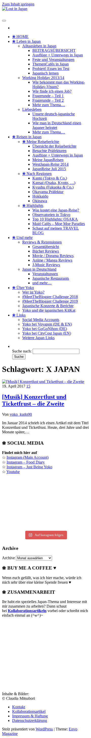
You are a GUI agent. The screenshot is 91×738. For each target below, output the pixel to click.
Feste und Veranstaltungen (53, 59)
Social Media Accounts (40, 320)
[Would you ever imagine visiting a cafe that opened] (45, 493)
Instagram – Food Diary (26, 462)
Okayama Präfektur (47, 192)
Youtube (13, 472)
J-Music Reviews (46, 265)
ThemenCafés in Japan (50, 64)
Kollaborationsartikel (29, 711)
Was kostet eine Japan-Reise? (55, 210)
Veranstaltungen (45, 274)
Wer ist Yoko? (33, 292)
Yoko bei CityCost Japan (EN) (46, 333)
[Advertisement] (40, 653)
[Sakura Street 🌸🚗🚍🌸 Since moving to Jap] (45, 520)
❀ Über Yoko (23, 288)
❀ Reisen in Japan (26, 137)
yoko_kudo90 (21, 414)
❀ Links (19, 315)
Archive (8, 558)
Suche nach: (22, 351)
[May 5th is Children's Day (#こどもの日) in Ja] (45, 487)
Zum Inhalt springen (18, 4)
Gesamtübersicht (45, 246)
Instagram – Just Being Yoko (29, 467)
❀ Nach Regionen (37, 173)
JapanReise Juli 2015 (49, 169)
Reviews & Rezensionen (42, 242)
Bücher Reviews (45, 251)
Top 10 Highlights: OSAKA (55, 219)
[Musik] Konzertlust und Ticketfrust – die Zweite (34, 400)
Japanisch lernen (45, 73)
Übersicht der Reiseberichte (54, 146)
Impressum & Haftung (30, 716)
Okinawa (39, 201)
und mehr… (42, 283)
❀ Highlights (32, 205)
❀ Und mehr (22, 237)
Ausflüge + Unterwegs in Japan (57, 55)
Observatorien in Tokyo (51, 215)
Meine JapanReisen (47, 160)
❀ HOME (20, 36)
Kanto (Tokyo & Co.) (49, 178)
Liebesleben (31, 109)
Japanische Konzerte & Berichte (48, 306)
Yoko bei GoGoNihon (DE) (44, 329)
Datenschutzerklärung (29, 720)
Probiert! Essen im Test (50, 68)
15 (28, 386)
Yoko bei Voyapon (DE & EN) (47, 324)
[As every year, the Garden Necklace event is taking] (45, 498)
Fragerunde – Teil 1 (48, 96)
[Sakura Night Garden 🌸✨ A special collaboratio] (45, 526)
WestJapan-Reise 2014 (50, 164)
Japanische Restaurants (50, 278)
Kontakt (18, 707)
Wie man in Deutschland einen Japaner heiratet (56, 125)
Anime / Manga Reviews (52, 260)
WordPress (44, 729)
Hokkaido (40, 196)
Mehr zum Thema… (48, 105)
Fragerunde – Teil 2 (48, 100)
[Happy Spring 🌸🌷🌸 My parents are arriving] (45, 515)
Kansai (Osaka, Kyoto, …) (53, 183)
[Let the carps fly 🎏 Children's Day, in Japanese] (45, 504)
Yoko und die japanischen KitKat (48, 310)
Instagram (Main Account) (28, 457)
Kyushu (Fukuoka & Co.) (53, 187)
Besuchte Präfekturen (49, 151)
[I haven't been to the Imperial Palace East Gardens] (45, 482)
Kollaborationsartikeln (27, 611)
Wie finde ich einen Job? (52, 91)
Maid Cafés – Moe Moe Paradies (58, 224)
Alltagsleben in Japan (39, 46)
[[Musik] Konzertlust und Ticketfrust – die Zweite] (43, 381)
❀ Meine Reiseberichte (40, 141)
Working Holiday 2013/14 (43, 78)
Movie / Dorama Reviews (53, 256)
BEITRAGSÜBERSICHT (54, 50)
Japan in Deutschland (39, 269)
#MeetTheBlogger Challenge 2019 (50, 301)
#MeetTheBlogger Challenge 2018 (50, 297)
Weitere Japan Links (38, 338)
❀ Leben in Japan (26, 41)
